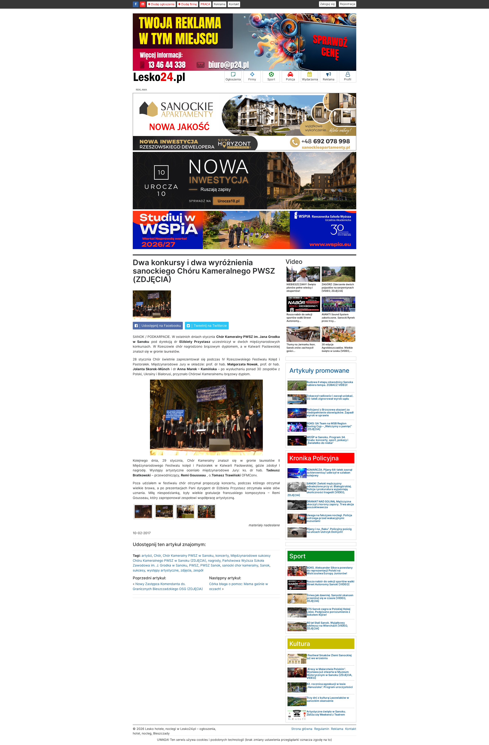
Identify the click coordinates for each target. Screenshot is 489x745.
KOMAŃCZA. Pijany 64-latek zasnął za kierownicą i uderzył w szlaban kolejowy (329, 472)
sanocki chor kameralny (240, 565)
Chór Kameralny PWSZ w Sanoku (188, 556)
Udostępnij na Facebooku (161, 326)
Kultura (299, 643)
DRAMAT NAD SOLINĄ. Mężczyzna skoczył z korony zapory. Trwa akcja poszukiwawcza (330, 504)
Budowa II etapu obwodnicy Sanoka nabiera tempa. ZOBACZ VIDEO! (330, 383)
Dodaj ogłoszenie (162, 4)
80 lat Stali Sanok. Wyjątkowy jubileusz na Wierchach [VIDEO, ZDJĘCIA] (327, 625)
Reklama (219, 4)
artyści (147, 556)
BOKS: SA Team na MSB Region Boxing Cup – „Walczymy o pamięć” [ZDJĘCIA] (329, 426)
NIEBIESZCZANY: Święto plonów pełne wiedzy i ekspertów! (301, 287)
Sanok (265, 565)
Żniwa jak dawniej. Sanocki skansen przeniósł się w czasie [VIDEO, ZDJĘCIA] (330, 598)
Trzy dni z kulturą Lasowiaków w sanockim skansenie (328, 699)
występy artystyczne (163, 570)
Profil (347, 79)
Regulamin (321, 729)
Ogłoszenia (233, 79)
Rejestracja (347, 4)
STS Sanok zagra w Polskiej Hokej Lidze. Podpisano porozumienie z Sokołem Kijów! (328, 611)
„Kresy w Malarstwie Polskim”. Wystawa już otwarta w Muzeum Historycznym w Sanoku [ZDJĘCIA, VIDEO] (329, 673)
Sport (271, 79)
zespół (198, 570)
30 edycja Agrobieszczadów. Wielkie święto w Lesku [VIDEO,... (337, 347)
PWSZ (193, 565)
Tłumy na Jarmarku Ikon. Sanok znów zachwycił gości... (301, 347)
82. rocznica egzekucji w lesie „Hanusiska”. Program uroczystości (330, 685)
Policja (290, 79)
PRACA (205, 4)
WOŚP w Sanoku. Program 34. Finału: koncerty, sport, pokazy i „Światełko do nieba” (327, 440)
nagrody (214, 560)
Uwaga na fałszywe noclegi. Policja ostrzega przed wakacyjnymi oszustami (329, 518)
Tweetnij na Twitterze (210, 326)
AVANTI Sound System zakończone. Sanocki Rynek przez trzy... (338, 317)
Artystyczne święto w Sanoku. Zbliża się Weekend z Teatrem (326, 713)
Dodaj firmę (189, 4)
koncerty (222, 556)
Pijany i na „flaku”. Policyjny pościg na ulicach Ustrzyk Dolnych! (329, 530)
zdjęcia (186, 570)
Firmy (252, 79)
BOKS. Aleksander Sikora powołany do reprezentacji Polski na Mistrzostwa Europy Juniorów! (330, 570)
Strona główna (301, 729)
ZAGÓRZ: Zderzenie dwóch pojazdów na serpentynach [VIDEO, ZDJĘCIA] (338, 287)
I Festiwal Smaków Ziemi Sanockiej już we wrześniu (329, 657)
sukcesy (139, 570)
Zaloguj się (327, 4)
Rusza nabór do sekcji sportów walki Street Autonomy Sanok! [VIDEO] (330, 583)
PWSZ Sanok (210, 565)
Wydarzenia (310, 79)
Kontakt (234, 4)
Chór (157, 556)
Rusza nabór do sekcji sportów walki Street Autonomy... (299, 317)
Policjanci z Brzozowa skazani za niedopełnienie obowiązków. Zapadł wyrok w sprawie (330, 412)
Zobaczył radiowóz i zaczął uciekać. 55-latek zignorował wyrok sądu (330, 397)
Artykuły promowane (319, 370)
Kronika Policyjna (314, 458)
